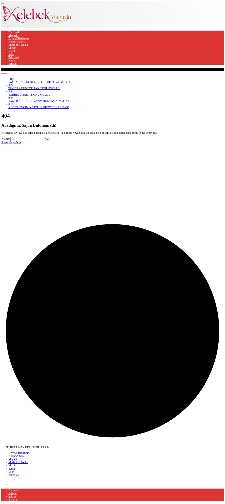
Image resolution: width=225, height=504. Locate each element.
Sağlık (11, 51)
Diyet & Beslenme (18, 38)
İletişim (12, 63)
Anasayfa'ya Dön (11, 142)
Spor (11, 54)
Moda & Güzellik (18, 44)
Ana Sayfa (14, 32)
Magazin (13, 35)
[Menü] (2, 3)
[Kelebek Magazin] (36, 22)
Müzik (12, 47)
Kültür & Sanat (16, 41)
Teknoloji (13, 57)
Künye (12, 60)
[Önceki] (2, 73)
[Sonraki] (5, 73)
